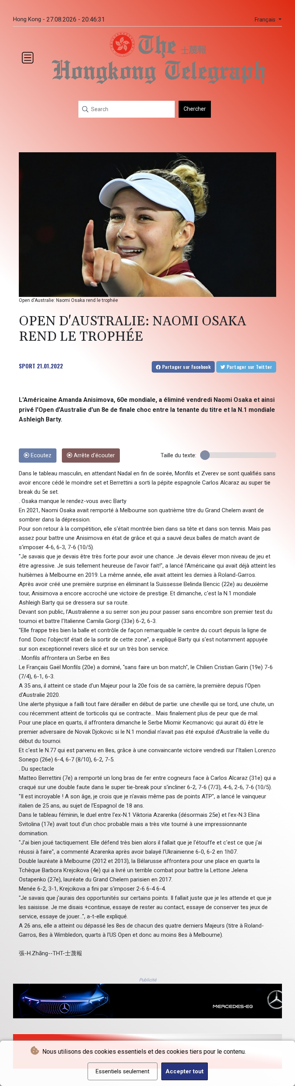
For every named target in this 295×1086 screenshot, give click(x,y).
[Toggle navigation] (27, 57)
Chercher (195, 109)
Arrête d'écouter (93, 455)
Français (266, 20)
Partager (185, 366)
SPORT (27, 365)
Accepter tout (185, 1071)
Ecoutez (40, 455)
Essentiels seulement (122, 1071)
